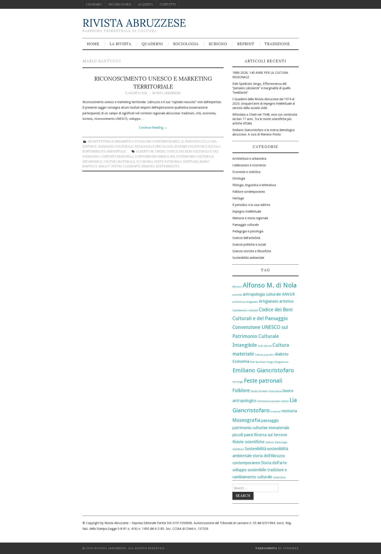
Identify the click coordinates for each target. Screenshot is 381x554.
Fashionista (266, 548)
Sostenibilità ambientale (104, 151)
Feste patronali (167, 161)
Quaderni (152, 43)
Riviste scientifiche (248, 442)
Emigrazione (281, 362)
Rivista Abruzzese (134, 23)
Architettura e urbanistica (111, 141)
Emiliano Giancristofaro (263, 370)
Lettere (285, 401)
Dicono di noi (119, 4)
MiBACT (104, 166)
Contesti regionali (117, 156)
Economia (144, 161)
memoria (289, 411)
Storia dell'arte (274, 463)
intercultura (275, 391)
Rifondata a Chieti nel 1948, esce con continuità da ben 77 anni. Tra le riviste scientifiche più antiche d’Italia (264, 119)
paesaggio (270, 420)
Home (93, 43)
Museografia (246, 420)
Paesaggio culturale (115, 146)
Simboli (269, 442)
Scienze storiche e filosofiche (251, 251)
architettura (238, 301)
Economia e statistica (246, 172)
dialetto (281, 354)
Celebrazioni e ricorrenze (249, 165)
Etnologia (238, 178)
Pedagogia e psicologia (154, 146)
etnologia (237, 381)
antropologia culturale (262, 294)
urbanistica (279, 477)
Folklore (241, 390)
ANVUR (288, 294)
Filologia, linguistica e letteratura (254, 185)
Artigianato (252, 301)
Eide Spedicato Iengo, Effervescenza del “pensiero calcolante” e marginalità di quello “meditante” (261, 88)
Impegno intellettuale (246, 211)
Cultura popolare (264, 354)
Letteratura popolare (268, 401)
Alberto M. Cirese (150, 151)
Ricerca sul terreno (270, 435)
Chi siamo (94, 4)
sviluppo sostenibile (249, 470)
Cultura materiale (119, 161)
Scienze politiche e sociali (197, 146)
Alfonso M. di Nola (270, 285)
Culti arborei (265, 346)
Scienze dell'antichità (246, 238)
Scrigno (218, 43)
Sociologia (186, 43)
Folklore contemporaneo (157, 141)
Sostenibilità (167, 166)
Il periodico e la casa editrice (251, 205)
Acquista (145, 4)
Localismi (276, 411)
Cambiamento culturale (245, 310)
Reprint (245, 43)
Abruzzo (237, 286)
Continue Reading (153, 127)
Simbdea (148, 166)
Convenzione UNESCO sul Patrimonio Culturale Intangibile (260, 336)
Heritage (190, 161)
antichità (237, 294)
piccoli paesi (242, 435)
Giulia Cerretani (259, 391)
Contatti (168, 4)
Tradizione (277, 43)
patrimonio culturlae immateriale (260, 428)
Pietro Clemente (125, 166)
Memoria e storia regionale (250, 218)
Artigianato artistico (276, 301)
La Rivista (120, 43)
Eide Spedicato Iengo (262, 362)
